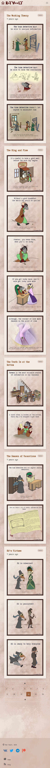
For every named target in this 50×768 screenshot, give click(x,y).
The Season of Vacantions (21, 456)
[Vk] (5, 753)
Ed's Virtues (14, 550)
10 (14, 694)
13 (35, 694)
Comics (40, 15)
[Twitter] (11, 753)
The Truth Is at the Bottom (18, 363)
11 (21, 694)
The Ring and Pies (17, 150)
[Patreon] (24, 753)
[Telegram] (17, 753)
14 (43, 694)
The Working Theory (18, 15)
